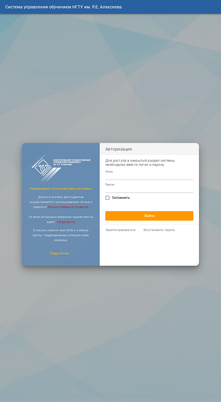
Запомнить (121, 198)
